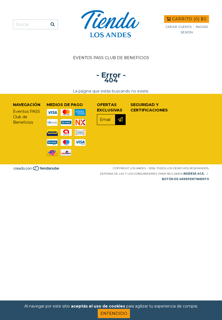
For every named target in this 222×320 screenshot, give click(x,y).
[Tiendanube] (36, 170)
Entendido (113, 313)
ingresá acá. (194, 173)
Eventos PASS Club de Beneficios (111, 57)
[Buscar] (52, 24)
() (189, 19)
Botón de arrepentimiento (185, 179)
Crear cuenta (178, 27)
